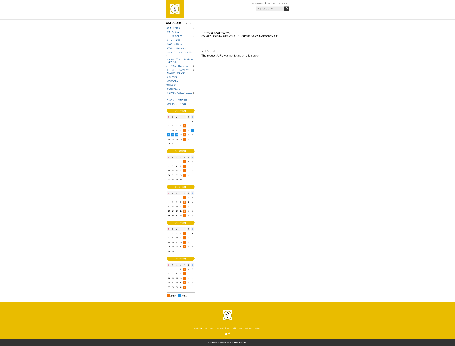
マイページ (272, 3)
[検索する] (286, 9)
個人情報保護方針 (223, 328)
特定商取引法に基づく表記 (204, 328)
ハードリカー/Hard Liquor (177, 66)
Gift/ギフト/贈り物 (174, 44)
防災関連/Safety (173, 89)
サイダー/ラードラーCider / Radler (179, 53)
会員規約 (248, 328)
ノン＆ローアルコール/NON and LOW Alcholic (179, 60)
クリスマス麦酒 (173, 40)
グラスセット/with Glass (176, 100)
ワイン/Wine (171, 77)
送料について (237, 328)
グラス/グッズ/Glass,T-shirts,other (179, 94)
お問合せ (258, 328)
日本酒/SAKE (172, 81)
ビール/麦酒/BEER (174, 36)
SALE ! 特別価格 (173, 28)
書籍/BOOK (171, 85)
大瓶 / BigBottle (172, 32)
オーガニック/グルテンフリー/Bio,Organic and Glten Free (179, 71)
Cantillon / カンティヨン (176, 104)
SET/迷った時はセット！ (177, 48)
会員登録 (259, 3)
